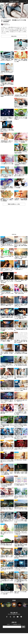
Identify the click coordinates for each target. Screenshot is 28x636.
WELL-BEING (2, 63)
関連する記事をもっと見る (14, 204)
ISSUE (15, 39)
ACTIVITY (16, 109)
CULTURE (2, 75)
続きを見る (14, 36)
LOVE (15, 51)
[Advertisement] (14, 220)
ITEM (1, 320)
